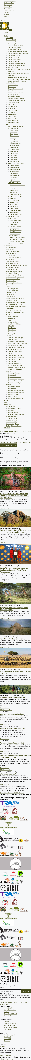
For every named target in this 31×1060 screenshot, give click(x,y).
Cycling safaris (10, 285)
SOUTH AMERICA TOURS (17, 241)
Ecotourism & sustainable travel (12, 697)
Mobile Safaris (10, 296)
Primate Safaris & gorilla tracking (16, 302)
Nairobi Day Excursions (15, 44)
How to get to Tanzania (15, 349)
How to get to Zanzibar (15, 365)
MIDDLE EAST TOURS (14, 183)
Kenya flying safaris (14, 57)
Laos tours (13, 179)
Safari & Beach (8, 9)
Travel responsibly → (6, 1055)
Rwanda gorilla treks (14, 96)
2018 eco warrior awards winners (12, 714)
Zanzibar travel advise (14, 363)
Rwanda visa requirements (16, 390)
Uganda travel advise (14, 377)
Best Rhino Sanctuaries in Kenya (12, 639)
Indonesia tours (14, 173)
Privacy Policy (4, 1059)
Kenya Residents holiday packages (18, 53)
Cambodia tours (15, 175)
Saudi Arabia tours (15, 194)
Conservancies (12, 322)
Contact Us (7, 1021)
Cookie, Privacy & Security (14, 426)
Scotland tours (14, 161)
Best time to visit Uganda (15, 383)
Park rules (11, 332)
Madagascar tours (13, 122)
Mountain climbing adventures (15, 298)
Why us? (6, 16)
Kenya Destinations (10, 1010)
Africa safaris (8, 7)
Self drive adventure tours (14, 304)
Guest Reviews (8, 1029)
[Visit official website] (9, 806)
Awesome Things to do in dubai (12, 743)
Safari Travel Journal (10, 1027)
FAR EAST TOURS (13, 216)
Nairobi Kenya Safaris (14, 49)
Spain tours (13, 132)
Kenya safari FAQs (11, 420)
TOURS (6, 36)
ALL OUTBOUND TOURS (15, 126)
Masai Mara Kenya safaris (16, 46)
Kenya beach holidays (14, 59)
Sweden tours (14, 153)
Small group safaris (12, 263)
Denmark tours (14, 145)
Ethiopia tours (12, 112)
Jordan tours (14, 189)
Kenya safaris (8, 5)
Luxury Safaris (10, 255)
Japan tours (13, 224)
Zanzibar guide (12, 361)
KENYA (6, 34)
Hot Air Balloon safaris (12, 261)
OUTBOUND (9, 124)
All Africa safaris (13, 85)
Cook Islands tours (15, 232)
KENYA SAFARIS (11, 40)
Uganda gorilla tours (14, 373)
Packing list (11, 334)
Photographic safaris (12, 253)
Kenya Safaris (8, 1008)
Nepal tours (13, 204)
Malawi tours (12, 114)
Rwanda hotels (12, 396)
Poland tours (14, 157)
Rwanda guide (12, 388)
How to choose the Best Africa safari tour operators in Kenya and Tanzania (15, 531)
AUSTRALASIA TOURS (15, 226)
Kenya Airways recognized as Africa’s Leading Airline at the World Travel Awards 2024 (14, 570)
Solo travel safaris (11, 273)
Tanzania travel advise (15, 351)
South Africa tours (13, 102)
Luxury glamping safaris (13, 257)
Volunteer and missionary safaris (16, 306)
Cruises (6, 12)
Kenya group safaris (14, 61)
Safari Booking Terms (12, 424)
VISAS (6, 400)
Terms (11, 1059)
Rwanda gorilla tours (14, 386)
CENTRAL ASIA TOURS (15, 210)
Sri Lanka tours (14, 200)
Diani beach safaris (14, 67)
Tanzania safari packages (16, 337)
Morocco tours (12, 118)
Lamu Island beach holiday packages (19, 79)
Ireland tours (14, 159)
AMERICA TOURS (13, 236)
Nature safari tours (12, 300)
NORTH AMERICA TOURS (17, 238)
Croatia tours (14, 147)
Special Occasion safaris (13, 275)
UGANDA (8, 371)
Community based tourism (14, 283)
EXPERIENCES (8, 245)
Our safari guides (13, 412)
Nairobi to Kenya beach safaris (17, 51)
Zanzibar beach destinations (16, 357)
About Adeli (7, 1039)
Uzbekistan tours (15, 212)
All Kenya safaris (13, 42)
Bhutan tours (14, 206)
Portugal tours (14, 151)
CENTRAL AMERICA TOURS (18, 240)
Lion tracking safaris (12, 290)
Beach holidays (10, 259)
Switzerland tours (15, 143)
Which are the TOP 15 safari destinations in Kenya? (15, 672)
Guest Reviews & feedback (16, 414)
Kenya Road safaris (14, 55)
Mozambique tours (13, 120)
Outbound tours (9, 11)
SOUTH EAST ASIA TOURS (16, 163)
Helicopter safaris (11, 269)
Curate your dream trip (9, 445)
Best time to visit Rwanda (15, 398)
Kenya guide (11, 318)
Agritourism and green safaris (15, 277)
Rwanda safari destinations (16, 392)
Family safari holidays (12, 251)
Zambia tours (12, 116)
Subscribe (26, 991)
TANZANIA (9, 336)
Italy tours (13, 138)
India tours (13, 198)
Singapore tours (15, 169)
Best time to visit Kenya (15, 324)
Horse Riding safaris (12, 288)
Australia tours (14, 228)
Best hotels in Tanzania (15, 345)
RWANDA (9, 385)
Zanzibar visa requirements (16, 367)
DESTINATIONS (9, 308)
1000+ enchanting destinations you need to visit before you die (15, 756)
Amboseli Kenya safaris (15, 47)
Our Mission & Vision (14, 408)
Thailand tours (14, 165)
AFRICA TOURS (10, 83)
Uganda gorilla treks (14, 95)
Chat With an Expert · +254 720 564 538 (12, 1002)
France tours (14, 140)
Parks (9, 320)
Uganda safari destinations (16, 381)
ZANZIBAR (9, 353)
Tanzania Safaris (9, 1016)
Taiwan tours (14, 222)
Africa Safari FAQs (11, 422)
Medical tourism (11, 292)
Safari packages (13, 316)
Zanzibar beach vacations (16, 93)
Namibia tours (12, 108)
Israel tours (13, 187)
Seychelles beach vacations (16, 100)
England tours (14, 142)
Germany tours (14, 149)
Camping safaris (11, 281)
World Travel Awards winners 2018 (13, 728)
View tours (27, 442)
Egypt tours (11, 104)
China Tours (13, 218)
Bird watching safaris (12, 267)
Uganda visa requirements (16, 379)
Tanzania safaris (13, 91)
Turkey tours (14, 134)
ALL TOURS (9, 38)
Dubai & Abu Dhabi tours (17, 185)
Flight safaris (10, 249)
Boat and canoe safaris (13, 279)
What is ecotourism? (8, 774)
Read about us (10, 406)
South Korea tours (15, 220)
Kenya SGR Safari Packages (16, 63)
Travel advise (12, 328)
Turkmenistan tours (16, 214)
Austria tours (14, 155)
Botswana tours (13, 106)
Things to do (12, 330)
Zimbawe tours (12, 110)
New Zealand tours (15, 230)
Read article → (4, 508)
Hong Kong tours (15, 171)
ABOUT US (7, 404)
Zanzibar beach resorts (15, 359)
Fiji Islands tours (15, 234)
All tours (6, 14)
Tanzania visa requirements (16, 347)
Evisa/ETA (11, 326)
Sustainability (8, 1037)
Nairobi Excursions (10, 1)
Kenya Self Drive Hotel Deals (16, 65)
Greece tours (14, 130)
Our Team (7, 1041)
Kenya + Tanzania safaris (15, 89)
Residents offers (9, 3)
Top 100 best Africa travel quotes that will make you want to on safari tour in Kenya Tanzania (14, 495)
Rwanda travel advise (14, 394)
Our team (11, 410)
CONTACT (7, 428)
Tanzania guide (12, 339)
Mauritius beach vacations (16, 98)
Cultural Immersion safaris (14, 271)
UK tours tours (14, 136)
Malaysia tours (14, 167)
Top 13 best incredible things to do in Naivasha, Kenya (14, 608)
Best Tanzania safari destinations (18, 343)
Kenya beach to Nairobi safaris (17, 77)
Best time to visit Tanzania (16, 341)
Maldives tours (14, 202)
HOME (6, 32)
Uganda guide (12, 375)
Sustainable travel (11, 416)
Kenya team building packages (17, 81)
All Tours (6, 1012)
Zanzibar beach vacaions (15, 355)
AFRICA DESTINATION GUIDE (15, 312)
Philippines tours (15, 181)
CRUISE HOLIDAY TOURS (15, 243)
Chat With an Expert (12, 793)
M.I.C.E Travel (10, 294)
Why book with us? (12, 418)
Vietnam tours (14, 177)
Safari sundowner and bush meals (16, 265)
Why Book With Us (9, 1035)
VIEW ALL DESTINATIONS (14, 310)
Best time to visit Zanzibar (16, 369)
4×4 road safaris (11, 247)
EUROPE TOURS (13, 128)
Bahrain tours (14, 191)
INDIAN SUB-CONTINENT (16, 196)
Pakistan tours (14, 208)
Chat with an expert (12, 442)
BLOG (5, 402)
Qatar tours (13, 192)
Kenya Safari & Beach (10, 1014)
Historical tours (10, 287)
